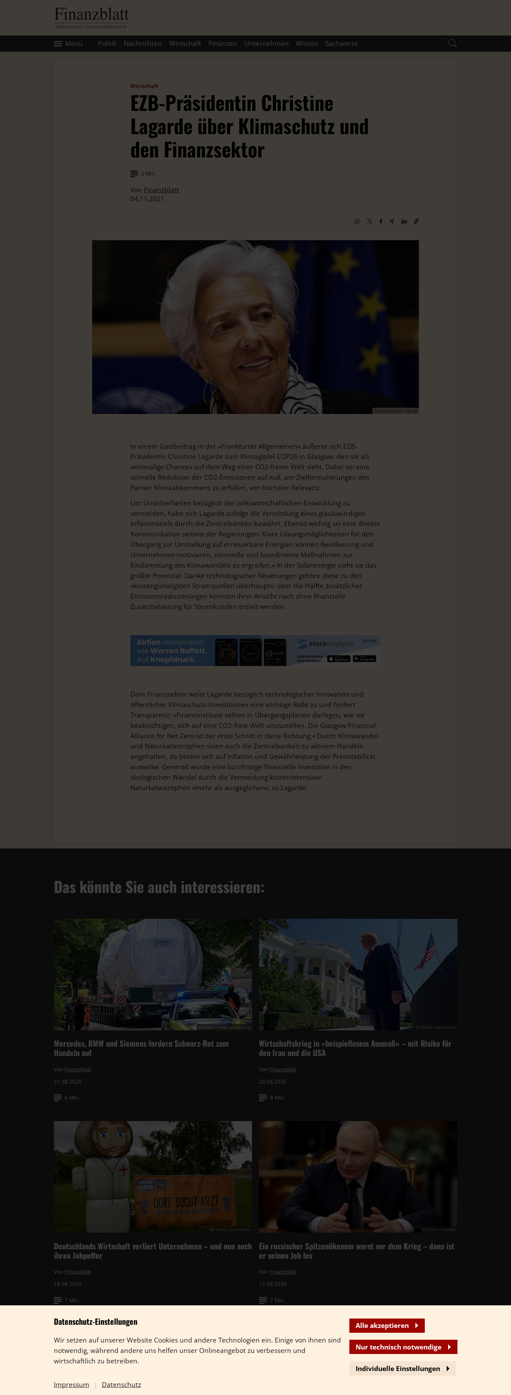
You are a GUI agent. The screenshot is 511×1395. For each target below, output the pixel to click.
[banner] (255, 697)
